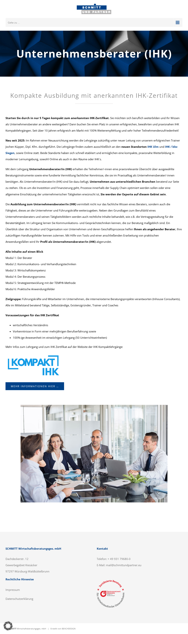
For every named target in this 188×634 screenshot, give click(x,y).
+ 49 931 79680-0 (119, 559)
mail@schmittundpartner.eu (123, 565)
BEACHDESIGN (68, 628)
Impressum (13, 590)
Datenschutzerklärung (19, 599)
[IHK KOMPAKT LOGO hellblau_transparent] (33, 355)
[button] (8, 626)
